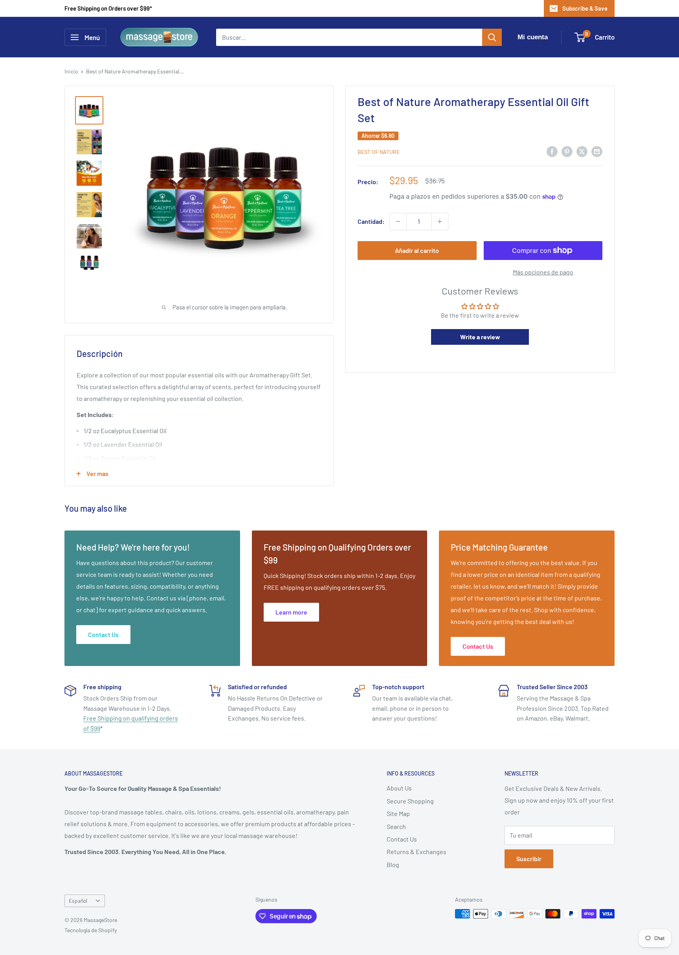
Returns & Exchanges (416, 851)
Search (396, 826)
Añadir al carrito (417, 250)
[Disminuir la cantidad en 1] (398, 221)
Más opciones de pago (543, 272)
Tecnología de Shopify (90, 930)
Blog (393, 864)
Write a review (480, 337)
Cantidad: (371, 221)
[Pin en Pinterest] (567, 151)
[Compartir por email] (596, 151)
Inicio (71, 71)
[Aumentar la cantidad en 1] (439, 221)
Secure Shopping (410, 801)
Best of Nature (379, 151)
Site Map (398, 813)
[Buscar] (492, 37)
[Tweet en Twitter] (581, 151)
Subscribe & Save (584, 8)
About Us (399, 788)
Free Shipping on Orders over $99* (108, 8)
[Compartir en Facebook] (552, 151)
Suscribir (528, 858)
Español (78, 900)
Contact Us (402, 839)
